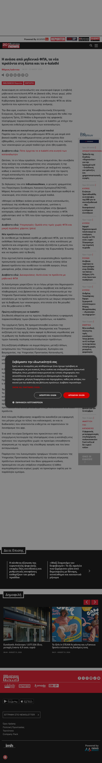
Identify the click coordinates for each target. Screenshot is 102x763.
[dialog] (51, 381)
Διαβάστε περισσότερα (70, 382)
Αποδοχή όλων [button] (76, 395)
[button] (51, 387)
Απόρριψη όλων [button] (47, 395)
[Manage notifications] (5, 757)
